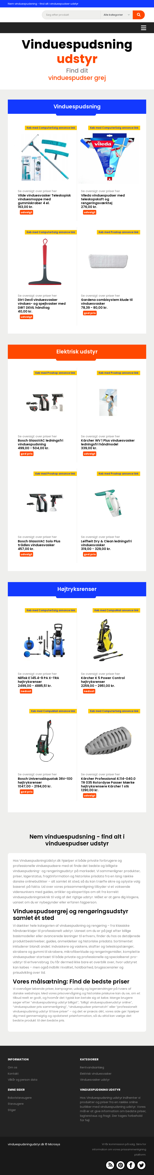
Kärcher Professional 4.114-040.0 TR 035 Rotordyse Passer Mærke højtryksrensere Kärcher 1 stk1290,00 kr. (108, 784)
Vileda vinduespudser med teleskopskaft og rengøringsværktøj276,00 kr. (103, 201)
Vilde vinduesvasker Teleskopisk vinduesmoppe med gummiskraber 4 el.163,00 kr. (44, 201)
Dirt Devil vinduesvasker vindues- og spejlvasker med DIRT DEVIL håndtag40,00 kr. (42, 305)
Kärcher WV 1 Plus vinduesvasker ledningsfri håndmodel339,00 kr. (108, 444)
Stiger (12, 1110)
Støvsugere (16, 1104)
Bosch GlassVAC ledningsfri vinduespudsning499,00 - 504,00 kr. (40, 444)
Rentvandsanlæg (92, 1067)
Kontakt (13, 1074)
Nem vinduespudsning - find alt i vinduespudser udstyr (43, 4)
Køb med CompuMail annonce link (116, 610)
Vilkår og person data (22, 1080)
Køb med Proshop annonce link (118, 232)
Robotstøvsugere (20, 1098)
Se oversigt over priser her (37, 191)
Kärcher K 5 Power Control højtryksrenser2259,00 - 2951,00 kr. (103, 682)
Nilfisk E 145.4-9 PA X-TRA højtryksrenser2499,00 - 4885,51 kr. (38, 682)
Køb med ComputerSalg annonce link (51, 127)
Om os (12, 1067)
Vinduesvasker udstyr (95, 1080)
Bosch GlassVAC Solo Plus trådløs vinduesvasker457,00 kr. (39, 545)
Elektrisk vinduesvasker (95, 1074)
